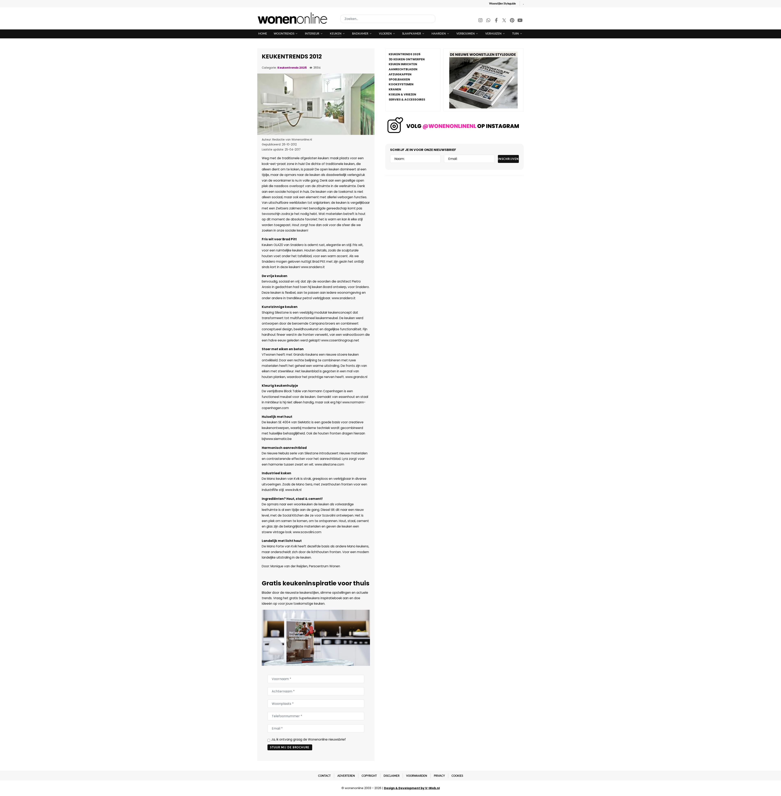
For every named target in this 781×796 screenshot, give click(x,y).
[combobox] (387, 19)
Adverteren (346, 775)
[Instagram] (481, 21)
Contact (324, 775)
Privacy (439, 775)
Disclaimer (391, 775)
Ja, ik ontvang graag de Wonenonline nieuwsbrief (308, 739)
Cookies (457, 775)
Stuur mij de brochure (290, 747)
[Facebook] (497, 21)
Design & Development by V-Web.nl (412, 788)
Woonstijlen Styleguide (502, 3)
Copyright (369, 775)
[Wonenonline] (293, 18)
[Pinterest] (512, 21)
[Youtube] (520, 21)
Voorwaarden (416, 775)
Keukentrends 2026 (292, 68)
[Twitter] (504, 21)
